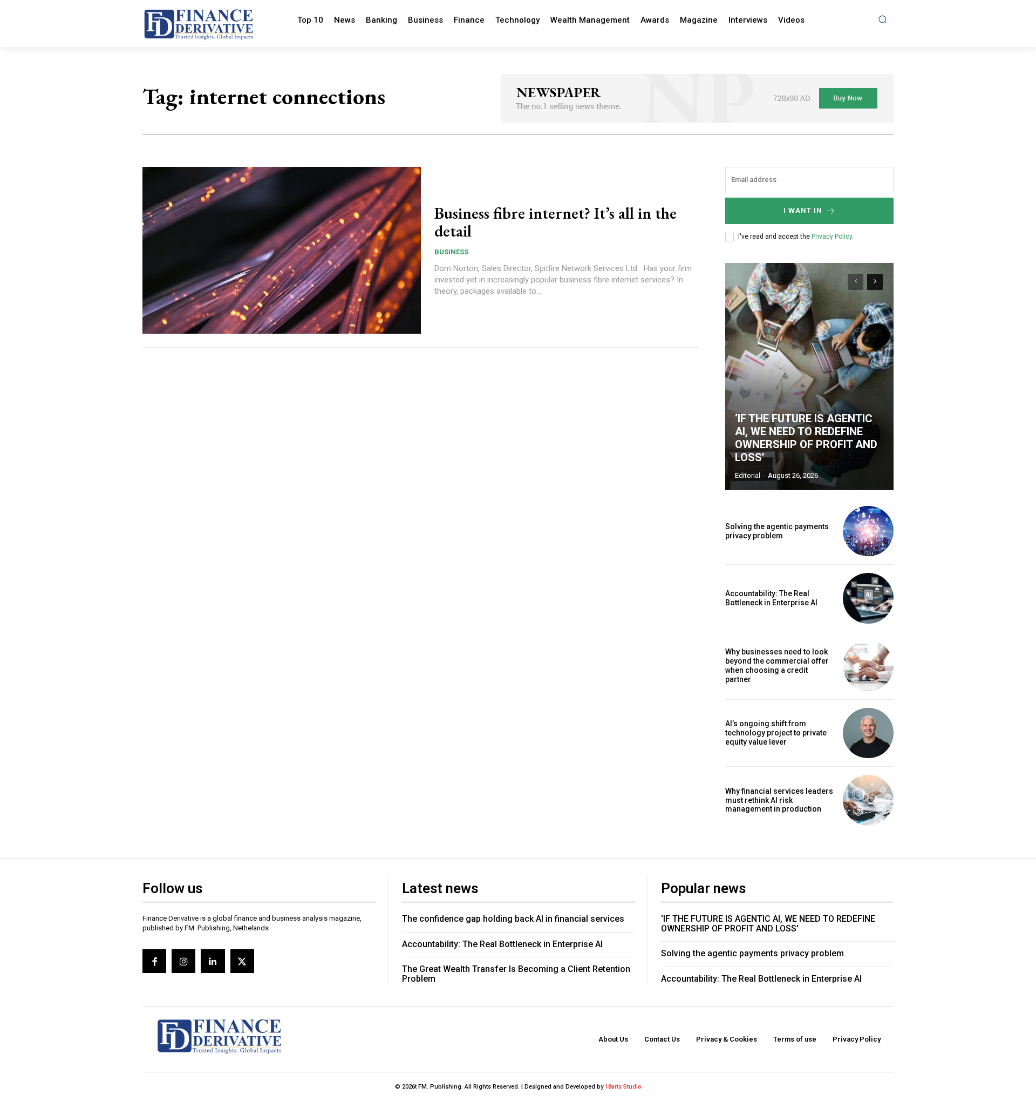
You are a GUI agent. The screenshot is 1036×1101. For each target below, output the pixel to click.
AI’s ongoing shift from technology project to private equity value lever (776, 732)
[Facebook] (154, 961)
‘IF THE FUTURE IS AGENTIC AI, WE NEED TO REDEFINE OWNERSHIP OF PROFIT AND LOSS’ (806, 438)
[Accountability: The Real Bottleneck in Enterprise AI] (868, 598)
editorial (747, 475)
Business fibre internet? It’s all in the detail (555, 221)
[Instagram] (183, 961)
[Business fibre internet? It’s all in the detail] (281, 250)
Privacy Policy (832, 236)
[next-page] (875, 282)
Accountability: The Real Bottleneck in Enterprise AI (771, 598)
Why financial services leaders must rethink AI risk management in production (779, 800)
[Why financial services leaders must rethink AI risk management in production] (868, 800)
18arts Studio (623, 1086)
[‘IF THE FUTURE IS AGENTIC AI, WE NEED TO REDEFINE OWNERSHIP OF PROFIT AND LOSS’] (809, 376)
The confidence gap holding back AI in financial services (513, 919)
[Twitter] (242, 961)
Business (451, 252)
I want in (802, 210)
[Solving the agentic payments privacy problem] (868, 531)
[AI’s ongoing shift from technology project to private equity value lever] (868, 733)
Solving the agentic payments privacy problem (777, 531)
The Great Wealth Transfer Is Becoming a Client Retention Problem (516, 974)
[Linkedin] (212, 961)
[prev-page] (855, 282)
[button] (882, 19)
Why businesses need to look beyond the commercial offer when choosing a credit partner (777, 665)
